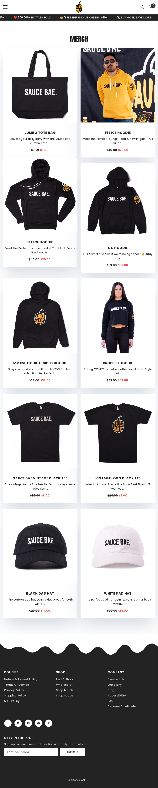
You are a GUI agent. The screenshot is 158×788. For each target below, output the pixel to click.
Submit (72, 752)
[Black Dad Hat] (40, 546)
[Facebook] (8, 723)
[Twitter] (48, 723)
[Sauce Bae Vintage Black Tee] (40, 431)
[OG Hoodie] (118, 200)
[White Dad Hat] (118, 546)
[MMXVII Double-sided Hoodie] (40, 315)
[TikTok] (28, 723)
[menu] (5, 7)
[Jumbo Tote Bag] (40, 85)
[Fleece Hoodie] (118, 85)
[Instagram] (18, 723)
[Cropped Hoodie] (118, 315)
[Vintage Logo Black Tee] (118, 431)
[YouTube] (38, 723)
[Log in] (142, 7)
